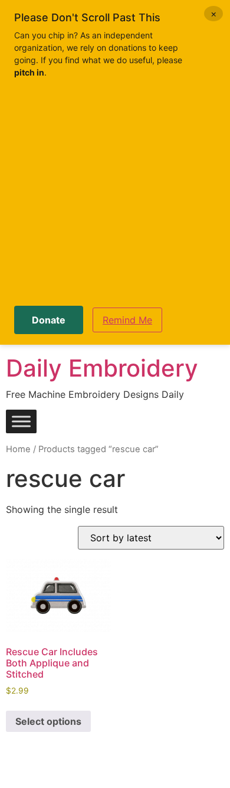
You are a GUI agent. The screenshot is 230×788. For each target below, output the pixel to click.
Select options (48, 721)
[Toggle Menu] (21, 421)
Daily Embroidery (102, 368)
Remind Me (127, 320)
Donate (48, 320)
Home (18, 449)
